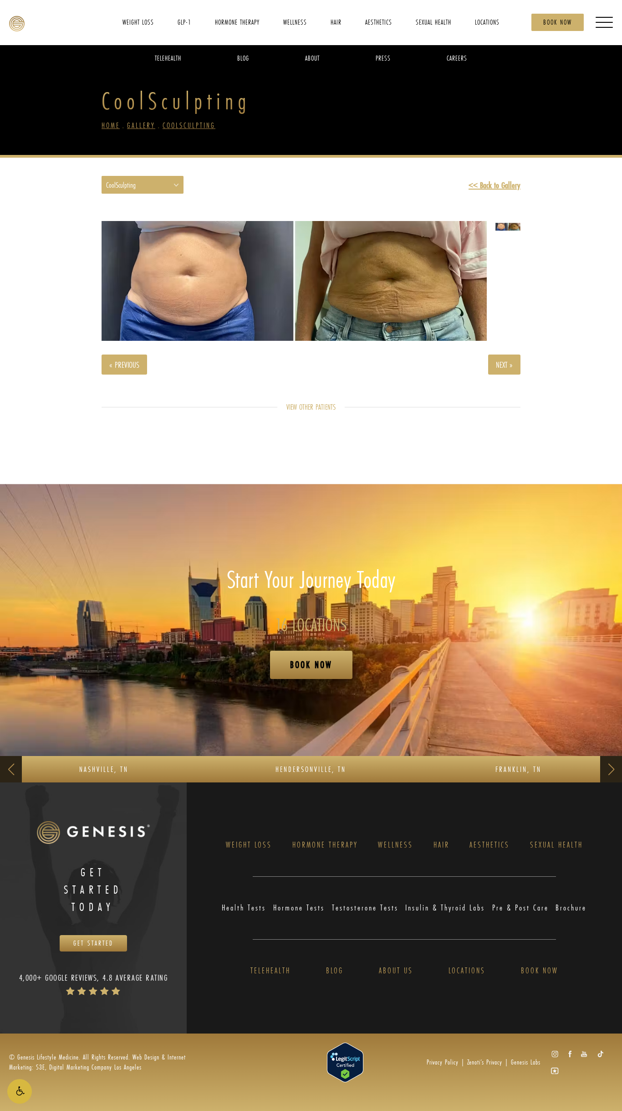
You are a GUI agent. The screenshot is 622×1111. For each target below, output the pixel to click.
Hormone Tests (299, 908)
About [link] (312, 57)
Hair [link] (336, 21)
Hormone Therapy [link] (237, 21)
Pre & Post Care (520, 908)
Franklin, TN (518, 769)
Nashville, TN (103, 769)
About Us (396, 971)
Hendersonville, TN (310, 769)
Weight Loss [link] (138, 21)
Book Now (557, 22)
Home (111, 125)
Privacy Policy (443, 1062)
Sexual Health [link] (433, 21)
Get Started (93, 943)
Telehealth (270, 971)
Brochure (571, 908)
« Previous (124, 364)
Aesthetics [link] (378, 21)
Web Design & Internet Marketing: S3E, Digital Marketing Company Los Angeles (97, 1062)
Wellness (395, 845)
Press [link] (383, 57)
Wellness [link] (295, 21)
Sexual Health (556, 845)
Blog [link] (243, 57)
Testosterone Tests (365, 908)
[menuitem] (138, 22)
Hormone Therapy (325, 845)
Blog (334, 971)
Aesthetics (489, 845)
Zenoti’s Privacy (484, 1062)
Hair (441, 845)
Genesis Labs (525, 1062)
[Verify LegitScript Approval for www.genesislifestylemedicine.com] (345, 1061)
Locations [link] (487, 21)
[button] (19, 1091)
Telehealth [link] (168, 57)
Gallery (141, 125)
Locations (467, 971)
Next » (504, 364)
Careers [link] (457, 57)
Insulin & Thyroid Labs (445, 908)
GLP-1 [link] (184, 21)
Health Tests (244, 908)
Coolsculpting (189, 125)
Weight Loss (249, 845)
